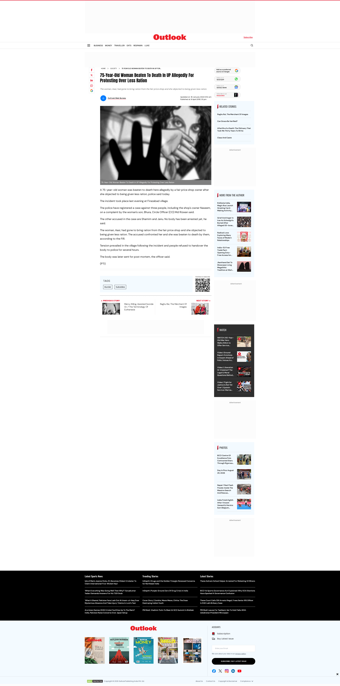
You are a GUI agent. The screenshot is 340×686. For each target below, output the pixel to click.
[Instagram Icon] (227, 671)
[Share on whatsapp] (91, 85)
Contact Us (210, 681)
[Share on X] (91, 75)
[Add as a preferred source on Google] (91, 90)
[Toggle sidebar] (89, 45)
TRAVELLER (119, 45)
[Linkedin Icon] (233, 671)
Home (103, 68)
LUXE (147, 45)
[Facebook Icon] (214, 671)
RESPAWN (138, 45)
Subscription (223, 633)
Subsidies (120, 287)
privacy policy (240, 654)
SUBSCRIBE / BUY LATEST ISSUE (233, 661)
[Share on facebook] (91, 69)
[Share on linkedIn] (91, 80)
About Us (199, 681)
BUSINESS (98, 45)
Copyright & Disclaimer (227, 681)
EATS (129, 45)
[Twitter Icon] (220, 671)
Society (113, 68)
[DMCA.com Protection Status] (95, 681)
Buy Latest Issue (225, 638)
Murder (107, 287)
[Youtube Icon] (239, 671)
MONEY (108, 45)
